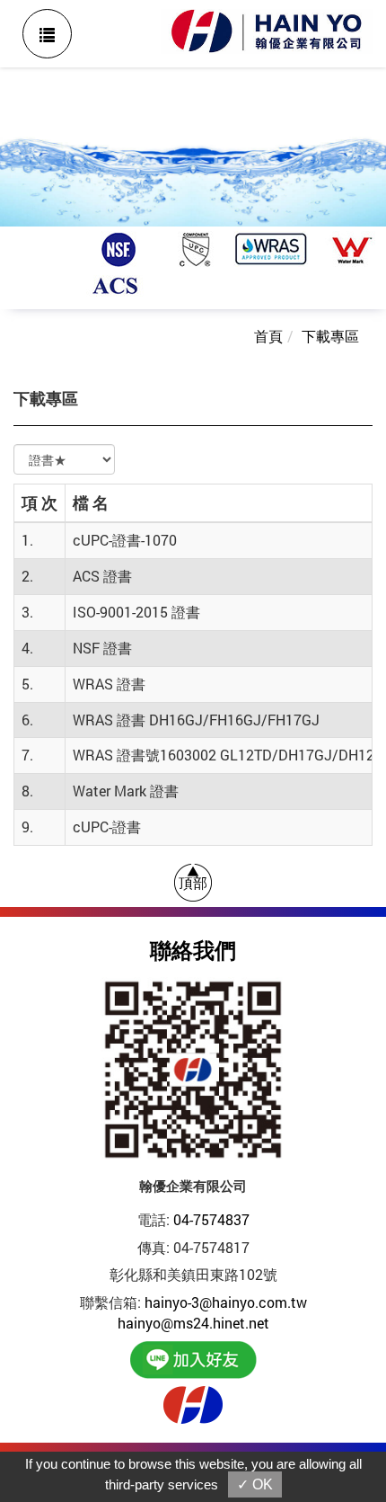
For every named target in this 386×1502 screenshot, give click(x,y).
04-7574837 (211, 1219)
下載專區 (330, 335)
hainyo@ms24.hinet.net (193, 1322)
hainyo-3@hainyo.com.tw (226, 1302)
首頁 (268, 335)
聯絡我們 (193, 949)
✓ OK (255, 1484)
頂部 (193, 882)
